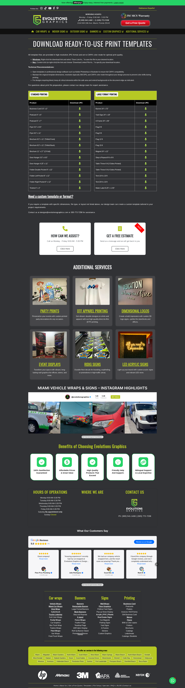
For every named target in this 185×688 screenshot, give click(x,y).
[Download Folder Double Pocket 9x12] (79, 171)
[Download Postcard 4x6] (79, 116)
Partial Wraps (55, 620)
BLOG (119, 686)
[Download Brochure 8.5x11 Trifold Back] (79, 146)
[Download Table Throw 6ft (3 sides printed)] (145, 165)
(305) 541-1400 (129, 516)
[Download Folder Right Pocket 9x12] (79, 183)
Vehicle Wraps (55, 604)
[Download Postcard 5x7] (79, 122)
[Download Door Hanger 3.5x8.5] (79, 159)
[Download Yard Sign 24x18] (145, 116)
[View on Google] (43, 569)
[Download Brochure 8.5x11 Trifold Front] (79, 140)
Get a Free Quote (135, 23)
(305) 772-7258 (144, 516)
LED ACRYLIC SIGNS (135, 364)
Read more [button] (43, 559)
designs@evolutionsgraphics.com (54, 212)
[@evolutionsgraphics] (67, 397)
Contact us (127, 686)
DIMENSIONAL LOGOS (135, 311)
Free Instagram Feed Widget (93, 437)
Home (56, 686)
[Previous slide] (28, 417)
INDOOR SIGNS (58, 31)
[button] (28, 564)
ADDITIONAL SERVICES (136, 31)
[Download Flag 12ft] (145, 140)
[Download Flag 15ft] (145, 146)
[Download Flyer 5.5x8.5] (79, 128)
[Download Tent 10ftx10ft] (145, 177)
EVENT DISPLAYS (49, 364)
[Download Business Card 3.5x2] (79, 110)
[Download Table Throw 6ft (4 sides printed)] (145, 171)
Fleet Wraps (55, 631)
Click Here (65, 249)
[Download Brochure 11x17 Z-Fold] (79, 152)
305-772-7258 (76, 212)
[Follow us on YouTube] (49, 8)
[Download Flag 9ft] (145, 134)
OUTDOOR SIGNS (77, 31)
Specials (105, 686)
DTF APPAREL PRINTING (92, 311)
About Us (63, 686)
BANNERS (94, 31)
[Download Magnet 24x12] (145, 152)
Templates (88, 686)
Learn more (119, 3)
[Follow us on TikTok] (45, 8)
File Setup (97, 686)
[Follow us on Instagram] (41, 8)
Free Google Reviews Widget (93, 585)
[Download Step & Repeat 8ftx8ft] (145, 159)
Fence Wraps (80, 620)
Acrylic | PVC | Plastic (104, 614)
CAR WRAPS (41, 31)
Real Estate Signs (105, 617)
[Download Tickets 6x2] (79, 189)
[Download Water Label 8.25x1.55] (145, 189)
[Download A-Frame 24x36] (145, 122)
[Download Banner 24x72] (145, 110)
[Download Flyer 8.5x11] (79, 134)
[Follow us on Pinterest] (58, 8)
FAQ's (113, 686)
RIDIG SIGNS (92, 364)
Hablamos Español (147, 8)
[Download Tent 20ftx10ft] (145, 183)
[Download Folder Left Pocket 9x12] (79, 177)
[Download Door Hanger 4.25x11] (79, 165)
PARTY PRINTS (49, 311)
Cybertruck (55, 612)
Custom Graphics (112, 31)
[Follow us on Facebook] (54, 8)
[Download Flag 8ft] (145, 128)
